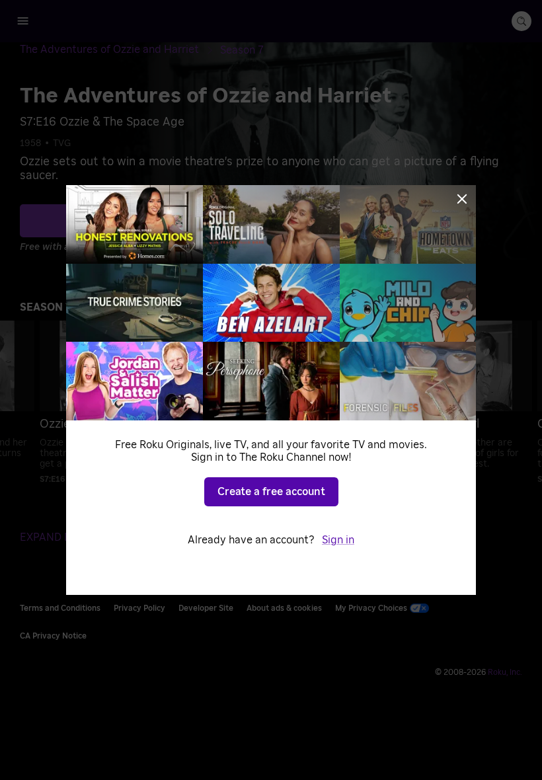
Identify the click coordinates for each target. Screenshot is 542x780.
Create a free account (271, 492)
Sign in (338, 540)
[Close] (462, 199)
